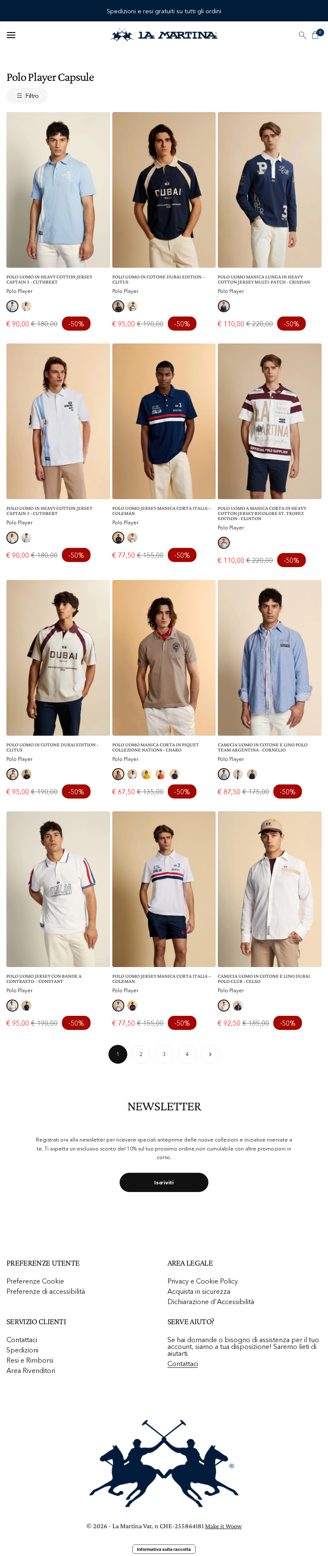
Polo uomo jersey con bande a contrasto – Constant (44, 978)
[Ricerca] (302, 35)
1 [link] (118, 1054)
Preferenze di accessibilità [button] (45, 1291)
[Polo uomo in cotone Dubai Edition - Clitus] (164, 190)
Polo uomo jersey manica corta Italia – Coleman (161, 511)
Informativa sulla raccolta (164, 1549)
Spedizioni (22, 1350)
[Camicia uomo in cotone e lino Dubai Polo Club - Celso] (270, 889)
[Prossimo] (210, 1054)
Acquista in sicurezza (198, 1291)
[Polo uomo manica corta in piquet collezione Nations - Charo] (164, 658)
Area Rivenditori (30, 1370)
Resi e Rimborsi (29, 1360)
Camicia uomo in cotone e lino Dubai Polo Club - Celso (264, 978)
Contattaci (21, 1339)
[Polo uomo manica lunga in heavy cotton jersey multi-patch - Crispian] (270, 190)
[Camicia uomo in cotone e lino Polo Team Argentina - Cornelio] (270, 658)
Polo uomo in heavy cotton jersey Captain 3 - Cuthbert (49, 279)
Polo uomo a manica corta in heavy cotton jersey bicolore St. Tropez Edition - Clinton (262, 513)
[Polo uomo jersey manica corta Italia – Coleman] (164, 421)
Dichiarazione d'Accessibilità (210, 1301)
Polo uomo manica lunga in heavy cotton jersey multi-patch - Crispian (264, 279)
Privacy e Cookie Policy (202, 1281)
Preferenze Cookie (35, 1281)
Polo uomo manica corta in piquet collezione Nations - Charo (155, 747)
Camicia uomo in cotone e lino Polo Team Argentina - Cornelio (263, 747)
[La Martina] (164, 35)
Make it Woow (223, 1526)
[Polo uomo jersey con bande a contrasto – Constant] (58, 889)
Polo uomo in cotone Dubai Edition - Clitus (158, 279)
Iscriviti (163, 1182)
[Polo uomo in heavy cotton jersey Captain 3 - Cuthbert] (58, 190)
